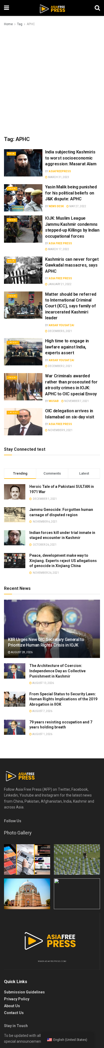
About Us (12, 1006)
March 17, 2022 (58, 249)
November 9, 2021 (60, 430)
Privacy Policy (16, 999)
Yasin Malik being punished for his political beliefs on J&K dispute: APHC (71, 192)
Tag (19, 24)
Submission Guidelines (24, 992)
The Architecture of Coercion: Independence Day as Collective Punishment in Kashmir (57, 671)
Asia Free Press (60, 243)
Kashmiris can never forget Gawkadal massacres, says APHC (72, 265)
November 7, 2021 (76, 401)
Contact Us (14, 1013)
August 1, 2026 (42, 734)
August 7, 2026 (42, 711)
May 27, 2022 (77, 206)
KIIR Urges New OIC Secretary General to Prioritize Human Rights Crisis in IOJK (46, 642)
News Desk (56, 206)
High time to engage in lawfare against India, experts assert (67, 346)
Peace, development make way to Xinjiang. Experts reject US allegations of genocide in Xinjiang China (63, 560)
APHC (31, 24)
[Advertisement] (52, 81)
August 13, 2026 (43, 683)
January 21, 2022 (59, 284)
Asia (11, 153)
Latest (13, 342)
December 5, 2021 (59, 331)
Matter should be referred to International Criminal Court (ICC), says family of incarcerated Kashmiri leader (70, 306)
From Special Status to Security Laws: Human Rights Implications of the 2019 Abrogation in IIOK (63, 699)
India (12, 188)
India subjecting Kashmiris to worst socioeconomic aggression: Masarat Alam (70, 157)
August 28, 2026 (21, 652)
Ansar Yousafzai (61, 325)
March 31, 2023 (58, 177)
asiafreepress (60, 171)
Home (8, 24)
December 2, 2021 (59, 366)
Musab (54, 401)
